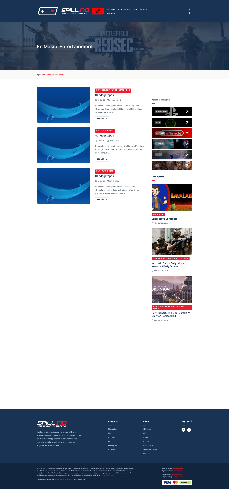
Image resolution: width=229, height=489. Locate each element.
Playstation (110, 9)
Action (156, 306)
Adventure (165, 306)
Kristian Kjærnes (176, 475)
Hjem (39, 74)
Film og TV (143, 9)
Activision (147, 441)
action (145, 437)
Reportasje (158, 214)
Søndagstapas (104, 95)
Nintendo (128, 9)
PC (135, 9)
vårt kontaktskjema (107, 475)
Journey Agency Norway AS (63, 480)
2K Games (147, 429)
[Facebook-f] (189, 13)
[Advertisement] (172, 343)
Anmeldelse (148, 445)
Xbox (120, 9)
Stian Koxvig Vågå (179, 471)
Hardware (111, 13)
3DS (144, 433)
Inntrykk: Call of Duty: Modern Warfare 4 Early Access (169, 264)
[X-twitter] (189, 9)
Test (180, 259)
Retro (121, 90)
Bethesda (147, 454)
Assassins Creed (150, 450)
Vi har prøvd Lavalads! (164, 218)
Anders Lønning (177, 469)
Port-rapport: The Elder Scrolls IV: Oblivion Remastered (171, 314)
